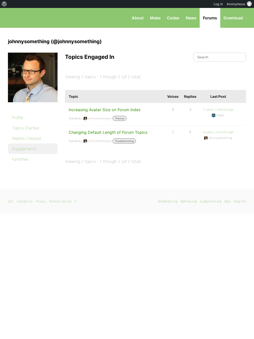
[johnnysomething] (33, 105)
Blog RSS (240, 201)
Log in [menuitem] (218, 4)
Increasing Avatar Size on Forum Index (105, 109)
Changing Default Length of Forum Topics (108, 132)
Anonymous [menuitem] (236, 4)
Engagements (24, 148)
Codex (173, 17)
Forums (210, 17)
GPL (11, 201)
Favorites (20, 159)
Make (155, 17)
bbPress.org (34, 18)
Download (233, 17)
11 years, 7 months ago (218, 109)
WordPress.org (167, 201)
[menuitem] (4, 4)
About (138, 17)
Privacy (41, 201)
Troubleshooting (124, 140)
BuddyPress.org (210, 201)
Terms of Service (60, 201)
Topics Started (25, 127)
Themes (119, 118)
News (191, 17)
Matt (227, 201)
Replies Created (26, 138)
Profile (17, 117)
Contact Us (24, 201)
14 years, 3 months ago (218, 132)
